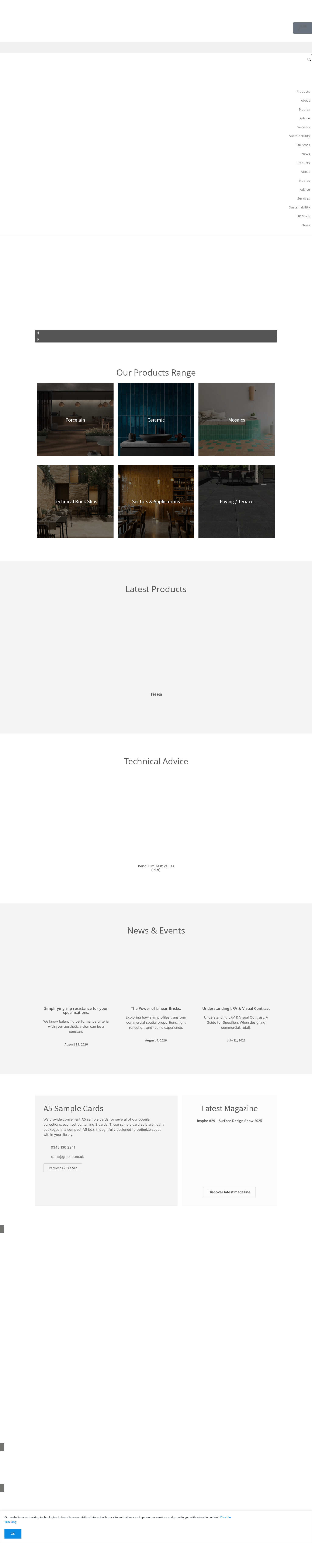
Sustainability (299, 136)
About (4, 1245)
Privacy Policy (9, 1334)
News (306, 154)
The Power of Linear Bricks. (156, 1008)
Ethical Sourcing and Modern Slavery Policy (30, 1307)
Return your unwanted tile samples (25, 1280)
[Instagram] (16, 1495)
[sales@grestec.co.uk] (46, 1156)
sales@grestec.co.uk (67, 1156)
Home (4, 1236)
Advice (305, 118)
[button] (156, 333)
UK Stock (303, 145)
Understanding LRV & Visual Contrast (236, 1008)
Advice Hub (8, 1263)
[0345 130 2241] (46, 1147)
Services (303, 127)
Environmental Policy (15, 1298)
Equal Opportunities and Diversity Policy (28, 1316)
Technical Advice (156, 761)
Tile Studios (8, 1271)
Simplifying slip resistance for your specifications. (76, 1010)
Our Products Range (156, 372)
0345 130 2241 (63, 1147)
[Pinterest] (5, 1495)
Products (303, 91)
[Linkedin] (27, 1495)
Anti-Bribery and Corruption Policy (24, 1325)
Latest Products (156, 589)
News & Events (156, 930)
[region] (156, 290)
